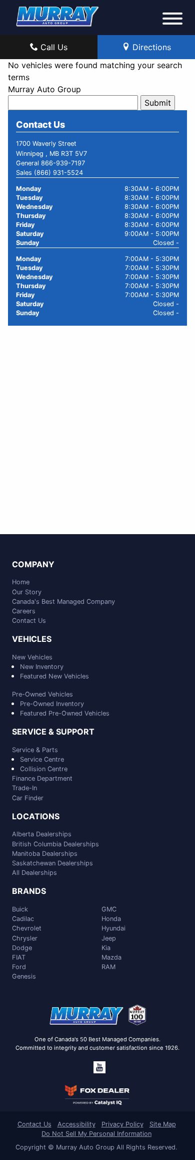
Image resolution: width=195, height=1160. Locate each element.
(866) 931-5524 (58, 172)
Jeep (109, 938)
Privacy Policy (123, 1124)
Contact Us (29, 620)
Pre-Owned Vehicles (42, 694)
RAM (109, 967)
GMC (109, 909)
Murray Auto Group (44, 89)
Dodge (22, 948)
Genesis (24, 976)
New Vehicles (32, 657)
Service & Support (53, 732)
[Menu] (172, 20)
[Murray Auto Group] (58, 16)
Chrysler (25, 938)
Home (21, 582)
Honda (111, 918)
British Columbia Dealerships (55, 844)
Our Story (27, 592)
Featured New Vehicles (54, 676)
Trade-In (24, 788)
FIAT (19, 957)
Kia (106, 948)
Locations (36, 816)
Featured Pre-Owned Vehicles (65, 713)
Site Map (163, 1124)
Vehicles (32, 639)
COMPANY (33, 564)
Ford (19, 967)
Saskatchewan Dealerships (52, 863)
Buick (20, 909)
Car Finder (28, 798)
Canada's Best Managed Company (63, 601)
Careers (24, 611)
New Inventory (42, 666)
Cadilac (23, 918)
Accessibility (77, 1124)
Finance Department (42, 778)
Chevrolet (27, 928)
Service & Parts (35, 750)
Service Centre (42, 759)
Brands (29, 891)
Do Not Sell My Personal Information (97, 1133)
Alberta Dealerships (42, 834)
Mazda (112, 957)
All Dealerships (34, 872)
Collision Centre (44, 769)
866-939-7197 (63, 163)
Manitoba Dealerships (45, 853)
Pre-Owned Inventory (52, 704)
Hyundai (114, 928)
